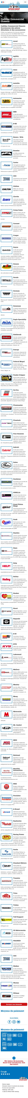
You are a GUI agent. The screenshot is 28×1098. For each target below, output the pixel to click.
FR (3, 2)
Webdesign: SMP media (7, 1089)
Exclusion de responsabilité (8, 1087)
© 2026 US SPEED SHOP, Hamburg (10, 1091)
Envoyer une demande (14, 1004)
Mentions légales (6, 1084)
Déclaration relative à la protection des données (13, 1086)
